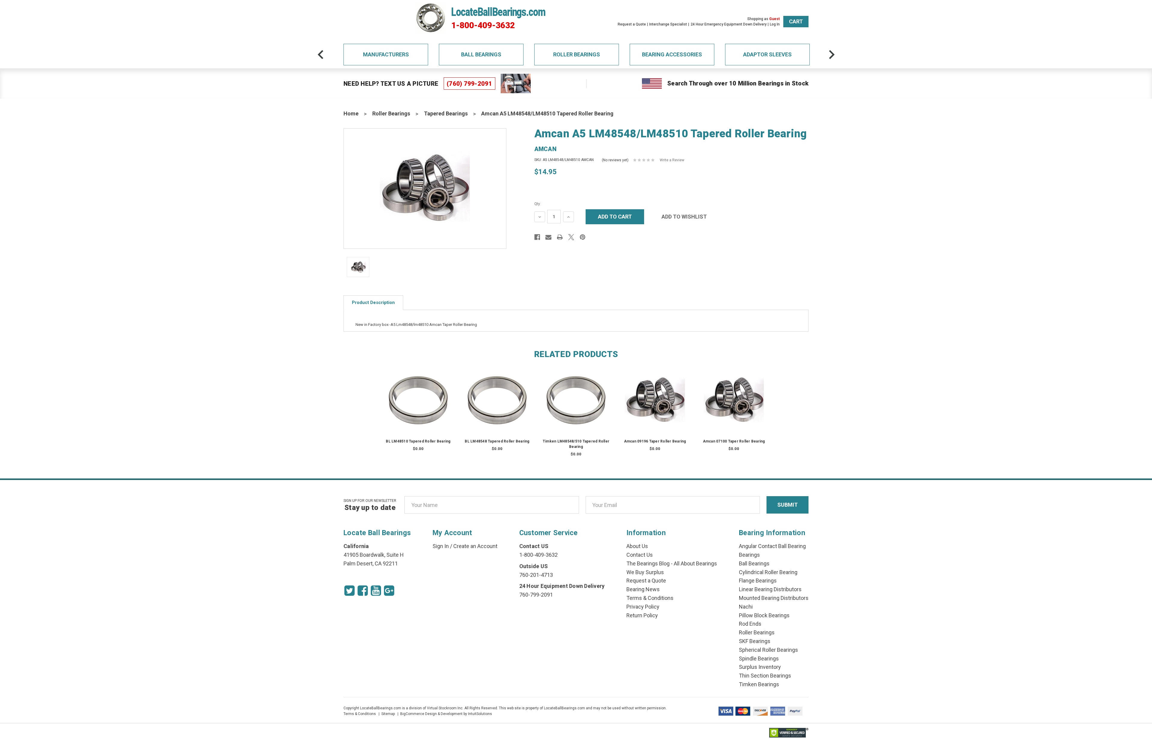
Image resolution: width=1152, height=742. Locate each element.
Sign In (441, 546)
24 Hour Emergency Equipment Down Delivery (728, 24)
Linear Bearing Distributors (770, 589)
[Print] (560, 237)
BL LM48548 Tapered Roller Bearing (497, 441)
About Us (637, 546)
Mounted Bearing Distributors (773, 598)
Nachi (746, 606)
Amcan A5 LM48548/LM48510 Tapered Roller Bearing (547, 113)
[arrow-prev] (321, 55)
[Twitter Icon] (350, 591)
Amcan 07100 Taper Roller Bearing (734, 441)
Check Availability (418, 406)
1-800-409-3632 (483, 25)
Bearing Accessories (672, 54)
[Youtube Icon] (376, 591)
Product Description (373, 302)
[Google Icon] (389, 591)
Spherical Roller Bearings (768, 650)
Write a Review (672, 160)
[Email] (548, 237)
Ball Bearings (481, 54)
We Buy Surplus (645, 572)
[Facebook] (537, 237)
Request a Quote (632, 24)
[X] (571, 237)
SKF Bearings (754, 641)
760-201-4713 (536, 575)
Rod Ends (750, 624)
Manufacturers (386, 54)
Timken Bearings (759, 684)
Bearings (749, 555)
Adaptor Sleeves (767, 54)
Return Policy (642, 615)
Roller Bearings (576, 54)
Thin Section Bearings (765, 675)
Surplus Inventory (760, 667)
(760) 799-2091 (469, 83)
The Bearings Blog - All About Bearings (671, 563)
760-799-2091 (536, 595)
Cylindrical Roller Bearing (768, 572)
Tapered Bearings (446, 113)
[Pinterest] (583, 237)
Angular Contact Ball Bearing (772, 546)
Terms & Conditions (650, 598)
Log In (775, 24)
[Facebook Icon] (363, 591)
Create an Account (475, 546)
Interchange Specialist (668, 24)
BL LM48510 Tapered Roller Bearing (418, 441)
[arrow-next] (832, 55)
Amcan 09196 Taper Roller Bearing (655, 441)
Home (351, 113)
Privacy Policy (642, 606)
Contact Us (639, 555)
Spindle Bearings (759, 658)
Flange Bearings (758, 580)
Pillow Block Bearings (764, 615)
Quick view (418, 394)
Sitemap (388, 714)
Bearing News (643, 589)
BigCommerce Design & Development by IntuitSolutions (446, 714)
